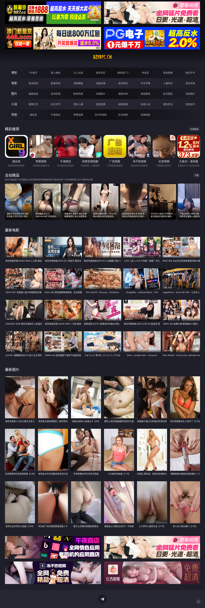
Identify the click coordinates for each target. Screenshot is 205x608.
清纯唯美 (145, 93)
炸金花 (145, 72)
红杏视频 (123, 114)
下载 (196, 175)
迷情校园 (123, 104)
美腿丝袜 (123, 93)
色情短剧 (145, 114)
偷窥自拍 (33, 93)
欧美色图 (78, 93)
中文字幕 (145, 83)
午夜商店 (55, 114)
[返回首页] (198, 601)
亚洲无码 (33, 83)
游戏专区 (100, 72)
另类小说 (145, 104)
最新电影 (12, 230)
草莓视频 (78, 114)
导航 (14, 115)
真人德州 (55, 72)
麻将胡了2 (123, 72)
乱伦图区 (168, 93)
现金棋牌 (168, 72)
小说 (14, 104)
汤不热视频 (101, 114)
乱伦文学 (55, 104)
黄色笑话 (168, 104)
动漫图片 (100, 93)
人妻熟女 (168, 83)
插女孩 (33, 114)
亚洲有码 (123, 83)
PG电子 (33, 72)
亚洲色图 (55, 93)
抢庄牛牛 (190, 72)
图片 (14, 94)
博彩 (14, 73)
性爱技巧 (190, 104)
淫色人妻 (78, 104)
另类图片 (190, 93)
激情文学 (33, 104)
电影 (14, 83)
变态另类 (190, 83)
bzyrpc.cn (102, 57)
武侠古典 (100, 104)
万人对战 (78, 72)
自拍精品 (78, 83)
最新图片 (12, 369)
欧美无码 (55, 83)
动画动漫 (100, 83)
